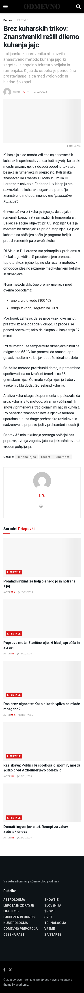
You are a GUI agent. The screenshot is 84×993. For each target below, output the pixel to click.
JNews (17, 979)
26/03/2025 (26, 592)
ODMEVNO (42, 6)
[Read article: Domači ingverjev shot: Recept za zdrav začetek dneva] (42, 803)
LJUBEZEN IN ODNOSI (19, 917)
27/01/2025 (25, 776)
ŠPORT (49, 911)
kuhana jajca (26, 457)
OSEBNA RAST (14, 934)
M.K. (13, 592)
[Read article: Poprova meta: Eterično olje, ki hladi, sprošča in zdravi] (42, 618)
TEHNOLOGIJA (55, 923)
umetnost (62, 457)
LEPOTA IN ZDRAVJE (18, 905)
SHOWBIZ (51, 899)
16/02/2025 (25, 653)
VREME (49, 928)
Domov (7, 20)
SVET (48, 917)
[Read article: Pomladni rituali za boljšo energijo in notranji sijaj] (42, 557)
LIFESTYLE (22, 20)
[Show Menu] (5, 6)
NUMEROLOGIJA (15, 923)
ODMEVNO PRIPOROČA (20, 928)
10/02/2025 (39, 91)
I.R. (23, 91)
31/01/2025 (26, 715)
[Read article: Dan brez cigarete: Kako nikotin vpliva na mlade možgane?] (42, 680)
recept (45, 457)
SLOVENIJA (52, 905)
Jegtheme (21, 984)
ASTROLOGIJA (14, 899)
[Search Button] (78, 6)
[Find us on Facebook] (4, 969)
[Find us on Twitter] (10, 969)
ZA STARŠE (52, 934)
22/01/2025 (25, 837)
